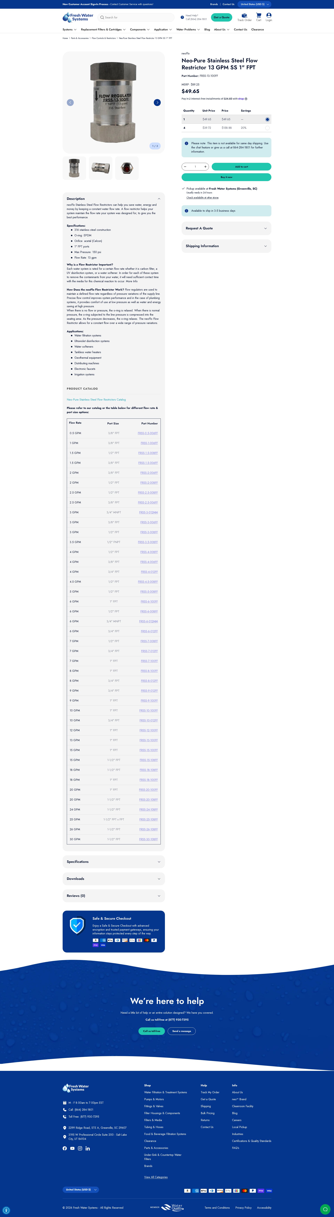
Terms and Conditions (217, 1208)
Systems (68, 29)
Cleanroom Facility (242, 1106)
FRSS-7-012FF (149, 651)
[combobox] (136, 17)
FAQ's (235, 1148)
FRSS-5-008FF (149, 592)
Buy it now (226, 177)
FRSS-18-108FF (149, 770)
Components (138, 29)
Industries (237, 1134)
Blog (207, 29)
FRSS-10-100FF (148, 711)
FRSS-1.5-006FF (148, 463)
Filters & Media (153, 1120)
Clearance (257, 29)
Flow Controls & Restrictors (104, 38)
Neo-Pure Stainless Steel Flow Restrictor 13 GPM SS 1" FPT (145, 38)
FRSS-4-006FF (149, 562)
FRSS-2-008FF (149, 483)
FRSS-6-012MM (148, 621)
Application (161, 29)
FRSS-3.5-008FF (148, 542)
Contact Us (228, 4)
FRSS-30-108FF (148, 839)
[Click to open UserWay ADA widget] (6, 1210)
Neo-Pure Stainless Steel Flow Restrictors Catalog (96, 400)
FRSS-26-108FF (148, 829)
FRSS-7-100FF (149, 661)
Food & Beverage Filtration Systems (165, 1134)
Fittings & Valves (153, 1106)
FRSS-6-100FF (149, 602)
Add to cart (241, 166)
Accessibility (264, 1208)
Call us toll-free (151, 1031)
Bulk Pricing (207, 1113)
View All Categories (156, 1177)
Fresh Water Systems (85, 1208)
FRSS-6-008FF (149, 611)
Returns (205, 1120)
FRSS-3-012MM (148, 512)
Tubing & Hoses (153, 1127)
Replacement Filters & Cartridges (101, 29)
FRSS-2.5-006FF (148, 502)
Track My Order (210, 1092)
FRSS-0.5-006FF (148, 433)
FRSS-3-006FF (149, 522)
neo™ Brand (239, 1099)
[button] (259, 17)
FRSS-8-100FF (149, 671)
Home (65, 38)
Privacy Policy (243, 1208)
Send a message (181, 1031)
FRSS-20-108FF (148, 800)
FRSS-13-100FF (149, 740)
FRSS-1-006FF (149, 443)
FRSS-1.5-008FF (148, 453)
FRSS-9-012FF (149, 691)
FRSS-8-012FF (149, 681)
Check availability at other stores (202, 197)
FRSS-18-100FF (149, 780)
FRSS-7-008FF (149, 641)
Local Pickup (239, 1127)
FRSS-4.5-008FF (148, 582)
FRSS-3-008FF (149, 532)
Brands (214, 4)
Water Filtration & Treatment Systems (165, 1092)
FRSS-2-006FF (149, 473)
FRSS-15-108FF (149, 760)
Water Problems (186, 29)
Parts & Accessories (80, 38)
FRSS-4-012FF (149, 572)
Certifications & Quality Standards (251, 1141)
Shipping (206, 1106)
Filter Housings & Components (162, 1113)
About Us (219, 29)
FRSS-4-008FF (149, 552)
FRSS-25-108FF (148, 819)
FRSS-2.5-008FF (148, 493)
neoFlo (186, 53)
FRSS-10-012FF (149, 720)
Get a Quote (221, 17)
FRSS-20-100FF (148, 790)
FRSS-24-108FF (148, 810)
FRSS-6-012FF (149, 631)
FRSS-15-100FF (149, 750)
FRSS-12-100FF (149, 730)
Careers (236, 1120)
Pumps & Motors (154, 1099)
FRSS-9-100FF (149, 701)
